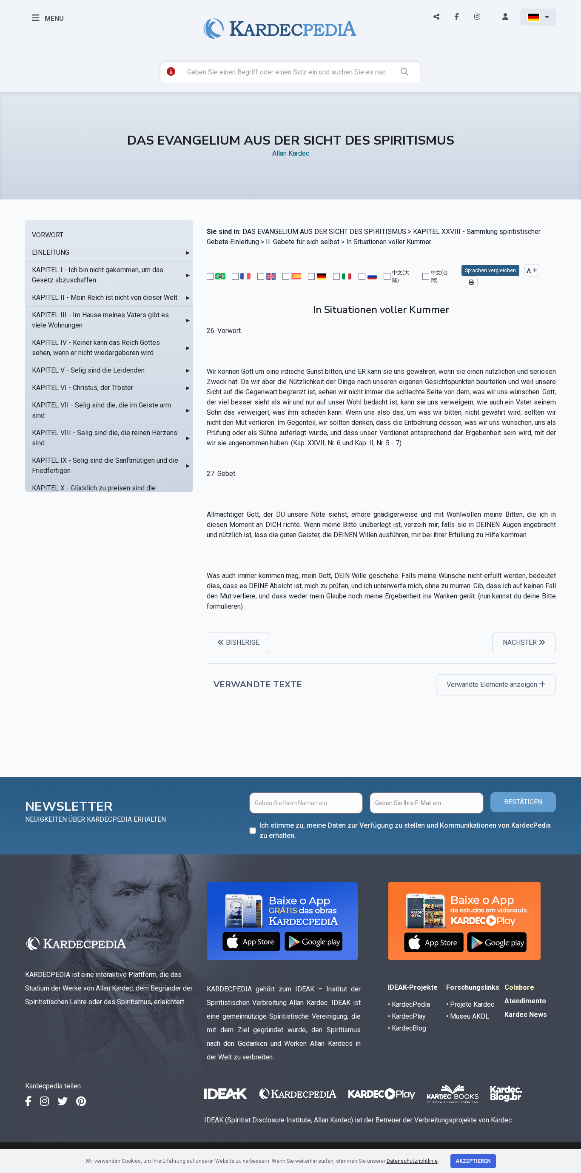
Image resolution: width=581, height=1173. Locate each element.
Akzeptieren (473, 1161)
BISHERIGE (241, 642)
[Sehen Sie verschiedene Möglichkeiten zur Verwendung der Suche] (171, 71)
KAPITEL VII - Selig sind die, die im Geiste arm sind (101, 410)
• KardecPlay (407, 1016)
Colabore (519, 987)
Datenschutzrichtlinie (412, 1161)
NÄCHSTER (520, 642)
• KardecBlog (407, 1028)
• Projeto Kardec (470, 1004)
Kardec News (525, 1015)
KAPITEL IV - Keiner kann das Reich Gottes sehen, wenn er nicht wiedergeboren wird (96, 348)
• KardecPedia (409, 1004)
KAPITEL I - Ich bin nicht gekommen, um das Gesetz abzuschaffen (97, 275)
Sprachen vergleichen (490, 270)
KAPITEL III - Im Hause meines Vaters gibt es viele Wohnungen (100, 320)
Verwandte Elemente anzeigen (493, 684)
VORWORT (47, 235)
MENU (53, 18)
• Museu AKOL (467, 1016)
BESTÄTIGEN (523, 802)
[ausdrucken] (471, 282)
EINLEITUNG (50, 252)
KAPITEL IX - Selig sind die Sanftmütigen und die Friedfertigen (105, 465)
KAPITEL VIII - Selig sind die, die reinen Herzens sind (104, 438)
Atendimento (525, 1001)
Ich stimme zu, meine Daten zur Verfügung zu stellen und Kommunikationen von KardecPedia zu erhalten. (405, 830)
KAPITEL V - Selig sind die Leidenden (88, 370)
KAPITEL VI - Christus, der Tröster (82, 388)
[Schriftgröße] (531, 270)
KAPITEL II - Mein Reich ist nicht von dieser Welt (104, 297)
